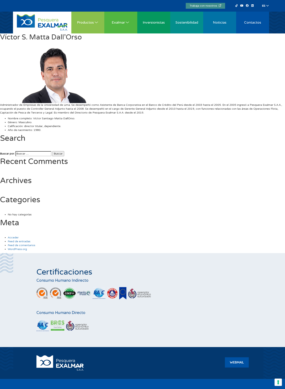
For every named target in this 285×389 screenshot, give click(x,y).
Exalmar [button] (118, 22)
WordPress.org (17, 249)
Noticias (219, 22)
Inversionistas (154, 22)
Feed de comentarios (21, 245)
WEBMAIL (237, 362)
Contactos (252, 22)
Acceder (13, 237)
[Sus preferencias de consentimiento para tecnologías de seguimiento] (278, 382)
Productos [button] (85, 22)
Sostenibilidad (186, 22)
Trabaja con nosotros (204, 5)
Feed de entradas (19, 241)
